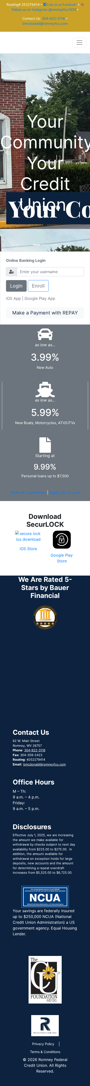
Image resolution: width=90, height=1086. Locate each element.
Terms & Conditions (45, 1052)
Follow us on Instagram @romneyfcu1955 (44, 9)
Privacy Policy (43, 1044)
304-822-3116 (53, 18)
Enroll (38, 286)
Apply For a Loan (64, 492)
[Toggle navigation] (79, 42)
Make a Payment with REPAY (45, 313)
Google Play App (39, 298)
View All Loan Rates (28, 492)
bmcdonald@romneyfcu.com (45, 23)
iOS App (13, 298)
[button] (6, 152)
